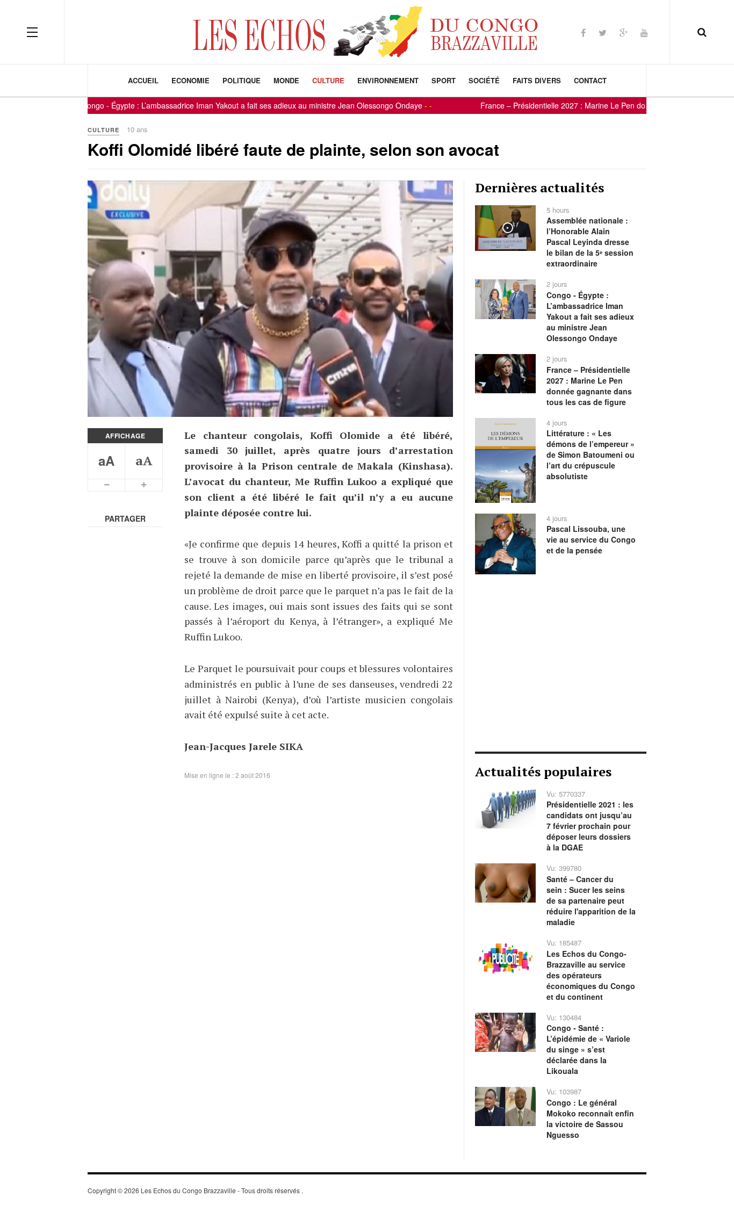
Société (484, 80)
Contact (590, 80)
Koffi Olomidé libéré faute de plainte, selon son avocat (293, 149)
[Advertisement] (560, 663)
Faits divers (537, 80)
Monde (286, 80)
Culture (328, 80)
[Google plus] (624, 32)
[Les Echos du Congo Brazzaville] (367, 31)
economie (190, 80)
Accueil (143, 80)
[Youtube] (644, 32)
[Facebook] (583, 32)
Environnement (388, 80)
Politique (241, 80)
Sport (443, 80)
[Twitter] (603, 32)
